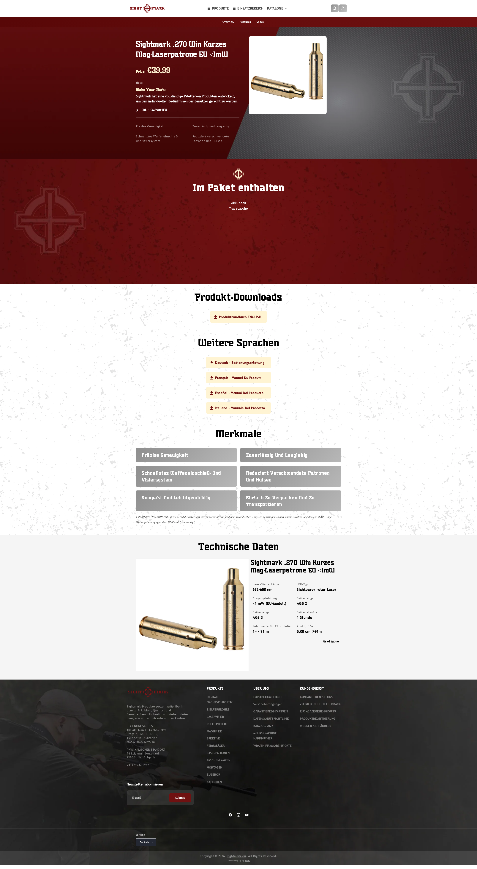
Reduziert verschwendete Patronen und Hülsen (210, 139)
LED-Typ (302, 584)
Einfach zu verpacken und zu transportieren (280, 501)
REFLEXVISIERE (217, 724)
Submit (180, 797)
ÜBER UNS (261, 688)
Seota (247, 860)
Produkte (220, 8)
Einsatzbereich (250, 8)
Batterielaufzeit (308, 612)
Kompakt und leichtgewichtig (176, 497)
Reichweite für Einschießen (273, 626)
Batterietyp (305, 598)
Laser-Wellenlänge (266, 584)
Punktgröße (305, 626)
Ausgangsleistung (265, 598)
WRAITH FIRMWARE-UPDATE (272, 745)
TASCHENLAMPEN (218, 760)
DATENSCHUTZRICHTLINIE (271, 718)
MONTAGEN (214, 767)
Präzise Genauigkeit (150, 126)
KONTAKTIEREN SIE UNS (316, 697)
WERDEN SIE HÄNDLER (315, 726)
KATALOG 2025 (263, 726)
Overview (228, 21)
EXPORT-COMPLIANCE (268, 697)
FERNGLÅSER (216, 745)
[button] (218, 8)
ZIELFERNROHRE (218, 709)
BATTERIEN (214, 782)
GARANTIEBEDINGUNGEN (270, 711)
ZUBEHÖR (213, 774)
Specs (260, 21)
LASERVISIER (215, 717)
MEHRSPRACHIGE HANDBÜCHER (265, 735)
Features (245, 21)
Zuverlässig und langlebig (210, 126)
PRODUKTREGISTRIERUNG (318, 718)
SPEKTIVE (213, 738)
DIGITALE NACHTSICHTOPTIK (220, 699)
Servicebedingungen (268, 704)
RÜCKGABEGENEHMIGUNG (318, 711)
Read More (331, 641)
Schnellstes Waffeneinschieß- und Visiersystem (157, 139)
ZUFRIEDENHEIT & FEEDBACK (320, 704)
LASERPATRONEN (218, 753)
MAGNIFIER (214, 731)
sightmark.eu (236, 856)
